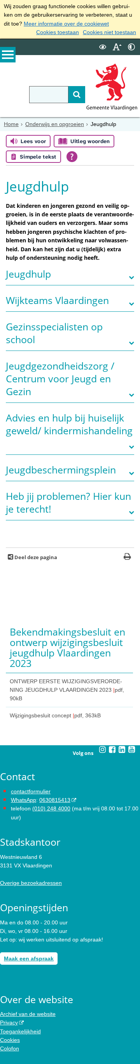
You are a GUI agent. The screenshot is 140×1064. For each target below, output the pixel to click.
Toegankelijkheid (20, 1031)
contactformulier (31, 791)
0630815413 (54, 800)
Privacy (9, 1022)
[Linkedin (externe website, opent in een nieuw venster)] (122, 749)
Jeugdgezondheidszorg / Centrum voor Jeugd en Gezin (60, 378)
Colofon (9, 1048)
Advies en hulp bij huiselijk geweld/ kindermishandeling (69, 424)
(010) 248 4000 (51, 808)
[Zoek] (76, 94)
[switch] (102, 47)
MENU (8, 54)
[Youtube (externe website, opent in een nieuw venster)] (132, 749)
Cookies (10, 1040)
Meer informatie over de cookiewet (66, 24)
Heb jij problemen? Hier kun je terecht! (68, 502)
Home (11, 124)
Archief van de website (28, 1014)
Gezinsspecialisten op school (54, 333)
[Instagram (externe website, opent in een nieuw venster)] (102, 749)
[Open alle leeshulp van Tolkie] (71, 156)
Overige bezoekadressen (31, 883)
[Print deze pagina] (127, 557)
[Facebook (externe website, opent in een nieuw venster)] (112, 749)
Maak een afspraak (29, 958)
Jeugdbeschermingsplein (61, 469)
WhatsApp (23, 800)
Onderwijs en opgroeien (54, 124)
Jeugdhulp (28, 274)
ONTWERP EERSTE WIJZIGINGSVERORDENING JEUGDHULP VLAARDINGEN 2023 (67, 690)
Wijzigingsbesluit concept (55, 715)
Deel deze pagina (35, 557)
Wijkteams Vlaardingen (57, 300)
